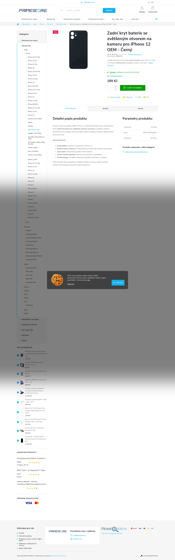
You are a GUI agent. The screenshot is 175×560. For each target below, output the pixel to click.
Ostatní (24, 340)
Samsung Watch (31, 260)
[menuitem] (29, 19)
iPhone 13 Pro (32, 93)
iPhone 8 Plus (32, 189)
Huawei (26, 287)
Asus (25, 302)
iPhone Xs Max (32, 174)
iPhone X (31, 185)
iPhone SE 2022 (33, 86)
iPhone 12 (31, 115)
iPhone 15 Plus (32, 64)
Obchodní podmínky (25, 536)
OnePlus (26, 291)
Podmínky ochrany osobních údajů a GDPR (30, 540)
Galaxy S (28, 231)
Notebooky (29, 305)
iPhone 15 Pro (32, 61)
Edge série (29, 279)
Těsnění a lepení (33, 148)
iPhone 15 (31, 68)
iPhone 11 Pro (32, 167)
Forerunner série (31, 268)
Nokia (25, 310)
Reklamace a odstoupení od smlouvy (27, 544)
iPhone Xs (31, 178)
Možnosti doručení (116, 76)
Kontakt (21, 533)
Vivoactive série (31, 282)
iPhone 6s (31, 207)
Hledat (109, 10)
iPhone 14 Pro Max (34, 72)
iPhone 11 (31, 170)
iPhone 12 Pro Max (34, 108)
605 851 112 (78, 539)
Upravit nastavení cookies (58, 556)
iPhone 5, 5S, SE (33, 218)
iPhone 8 (31, 192)
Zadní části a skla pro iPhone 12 (136, 152)
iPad (27, 222)
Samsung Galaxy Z (32, 241)
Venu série (29, 275)
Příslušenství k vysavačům (30, 319)
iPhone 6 (31, 214)
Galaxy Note (30, 245)
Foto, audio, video (27, 330)
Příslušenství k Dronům (29, 325)
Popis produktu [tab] (70, 108)
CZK (152, 2)
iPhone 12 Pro (32, 112)
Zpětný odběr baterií (25, 548)
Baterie (30, 122)
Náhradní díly (26, 46)
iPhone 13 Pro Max (34, 90)
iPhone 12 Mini (32, 159)
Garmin (26, 264)
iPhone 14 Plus (32, 79)
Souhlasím (119, 283)
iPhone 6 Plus (32, 210)
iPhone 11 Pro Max (34, 163)
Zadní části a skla (33, 130)
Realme (26, 298)
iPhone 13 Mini (32, 101)
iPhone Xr (31, 181)
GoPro (26, 294)
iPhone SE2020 (33, 104)
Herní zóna (25, 335)
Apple (26, 50)
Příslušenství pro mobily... (30, 40)
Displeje (30, 126)
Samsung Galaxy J (31, 234)
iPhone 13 (31, 97)
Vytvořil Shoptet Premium (150, 556)
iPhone (28, 53)
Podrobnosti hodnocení (135, 54)
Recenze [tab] (105, 108)
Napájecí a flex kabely (34, 133)
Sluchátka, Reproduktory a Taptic (36, 138)
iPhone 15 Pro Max (34, 57)
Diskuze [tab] (140, 108)
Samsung (27, 227)
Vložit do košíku (134, 88)
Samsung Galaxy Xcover (33, 238)
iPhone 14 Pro (32, 75)
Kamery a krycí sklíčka (35, 119)
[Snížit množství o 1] (115, 89)
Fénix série (29, 271)
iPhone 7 (31, 199)
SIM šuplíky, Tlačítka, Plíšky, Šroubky (36, 143)
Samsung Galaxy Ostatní (34, 256)
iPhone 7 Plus (32, 196)
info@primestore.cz (80, 535)
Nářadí (26, 313)
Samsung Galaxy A (32, 249)
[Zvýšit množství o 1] (115, 86)
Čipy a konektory (33, 151)
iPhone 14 (31, 82)
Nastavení (70, 284)
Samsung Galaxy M (32, 252)
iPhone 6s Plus (32, 203)
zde (88, 280)
